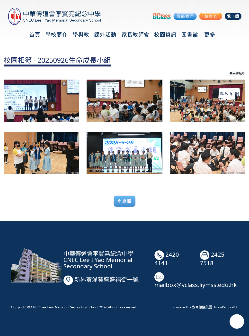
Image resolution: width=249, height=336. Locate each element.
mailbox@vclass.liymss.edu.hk (195, 285)
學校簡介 (56, 34)
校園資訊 (165, 34)
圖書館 (189, 34)
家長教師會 (135, 34)
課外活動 (105, 34)
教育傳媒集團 (202, 307)
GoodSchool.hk (226, 307)
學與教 (80, 34)
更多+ (211, 34)
